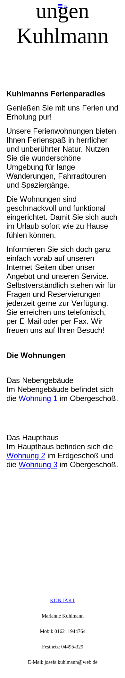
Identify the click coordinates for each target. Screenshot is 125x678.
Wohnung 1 (38, 398)
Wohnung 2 (25, 455)
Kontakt (62, 600)
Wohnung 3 (38, 464)
